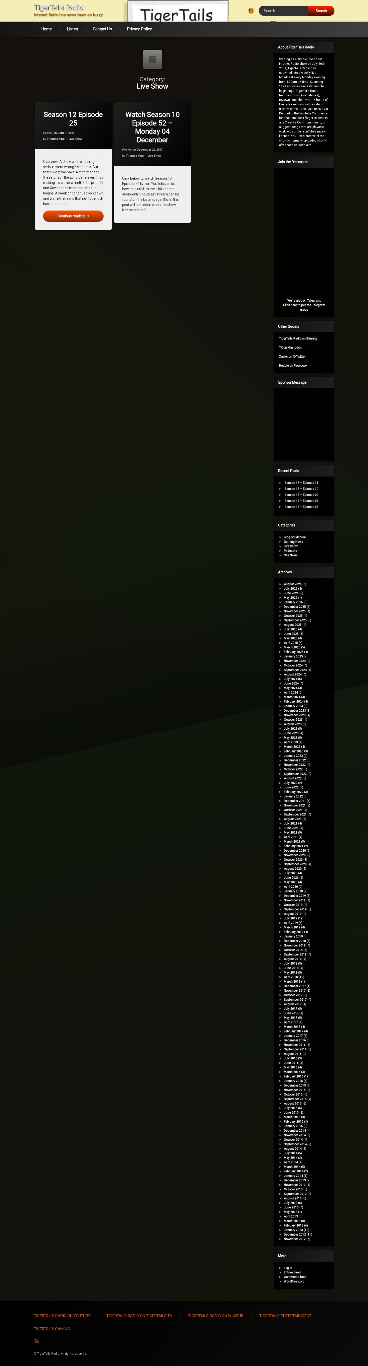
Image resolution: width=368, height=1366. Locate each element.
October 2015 (293, 1094)
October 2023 (293, 719)
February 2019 (293, 932)
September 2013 (295, 1194)
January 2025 (293, 656)
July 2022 (290, 783)
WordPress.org (294, 1281)
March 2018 (292, 981)
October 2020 (293, 859)
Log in (288, 1268)
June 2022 (291, 787)
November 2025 (295, 611)
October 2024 (293, 665)
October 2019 (293, 905)
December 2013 (295, 1180)
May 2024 (290, 688)
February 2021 (293, 846)
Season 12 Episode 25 (73, 118)
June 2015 (291, 1112)
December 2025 (295, 606)
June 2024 (291, 683)
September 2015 (295, 1099)
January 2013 (293, 1230)
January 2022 (293, 796)
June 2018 (291, 968)
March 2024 (292, 697)
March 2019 (292, 927)
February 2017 (293, 1031)
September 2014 (295, 1144)
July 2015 (290, 1108)
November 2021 (295, 805)
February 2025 (293, 652)
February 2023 (293, 751)
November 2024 (295, 661)
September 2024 (295, 670)
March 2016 (292, 1072)
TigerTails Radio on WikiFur (215, 1316)
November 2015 (295, 1090)
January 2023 (293, 756)
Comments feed (295, 1277)
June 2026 (291, 593)
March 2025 (292, 647)
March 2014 (292, 1167)
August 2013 (293, 1198)
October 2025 (293, 616)
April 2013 (291, 1216)
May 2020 (290, 882)
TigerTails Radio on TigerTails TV (139, 1316)
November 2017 (295, 990)
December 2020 (295, 850)
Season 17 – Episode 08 (301, 501)
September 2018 (295, 954)
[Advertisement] (316, 423)
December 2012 (295, 1234)
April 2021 (291, 837)
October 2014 (293, 1139)
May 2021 (290, 832)
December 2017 (295, 986)
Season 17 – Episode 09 (301, 495)
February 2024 (293, 701)
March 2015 (292, 1117)
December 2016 (295, 1040)
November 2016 (295, 1045)
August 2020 (293, 868)
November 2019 (295, 900)
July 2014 (290, 1153)
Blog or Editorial (295, 537)
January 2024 (293, 706)
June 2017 (291, 1013)
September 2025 (295, 620)
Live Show (75, 139)
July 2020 (290, 873)
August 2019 (293, 914)
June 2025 (291, 634)
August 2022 (293, 778)
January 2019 (293, 936)
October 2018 (293, 950)
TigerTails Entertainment (285, 1316)
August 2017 (293, 1004)
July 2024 (290, 679)
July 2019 (290, 918)
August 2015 (293, 1103)
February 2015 (293, 1121)
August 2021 (293, 819)
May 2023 (290, 737)
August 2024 (293, 674)
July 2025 (290, 629)
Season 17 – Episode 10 (301, 489)
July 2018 (290, 963)
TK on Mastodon (290, 347)
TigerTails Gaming (52, 1329)
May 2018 (290, 972)
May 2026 (290, 597)
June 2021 (291, 828)
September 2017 (295, 999)
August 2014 (293, 1148)
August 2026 (293, 584)
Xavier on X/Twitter (292, 356)
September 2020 (295, 864)
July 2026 (290, 588)
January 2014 (293, 1176)
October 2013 (293, 1189)
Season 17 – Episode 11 (301, 483)
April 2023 (291, 742)
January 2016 (293, 1081)
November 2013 (295, 1185)
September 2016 (295, 1049)
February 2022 (293, 792)
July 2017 (290, 1008)
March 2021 (292, 841)
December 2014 (295, 1130)
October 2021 (293, 810)
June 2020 (291, 877)
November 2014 (295, 1135)
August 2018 (293, 959)
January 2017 (293, 1036)
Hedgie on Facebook (293, 365)
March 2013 (292, 1221)
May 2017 (290, 1017)
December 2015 (295, 1085)
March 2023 (292, 746)
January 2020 (293, 891)
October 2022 (293, 769)
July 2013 (290, 1203)
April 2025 (291, 643)
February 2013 (293, 1225)
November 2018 (295, 945)
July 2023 (290, 728)
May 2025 (290, 638)
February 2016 (293, 1076)
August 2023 (293, 724)
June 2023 (291, 733)
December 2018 (295, 941)
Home (46, 29)
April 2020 (291, 887)
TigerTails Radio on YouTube (62, 1316)
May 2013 (290, 1212)
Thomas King (56, 139)
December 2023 (295, 710)
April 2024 (291, 692)
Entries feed (292, 1272)
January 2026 (293, 602)
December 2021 (295, 801)
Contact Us (102, 29)
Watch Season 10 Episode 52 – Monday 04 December (152, 127)
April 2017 (291, 1022)
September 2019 (295, 909)
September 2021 (295, 814)
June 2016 (291, 1063)
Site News (291, 555)
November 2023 (295, 715)
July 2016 (290, 1058)
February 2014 (293, 1171)
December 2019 (295, 896)
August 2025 (293, 625)
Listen (72, 29)
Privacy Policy (139, 29)
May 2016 (290, 1067)
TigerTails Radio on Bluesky (298, 338)
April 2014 (291, 1162)
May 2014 (290, 1157)
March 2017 (292, 1027)
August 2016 (293, 1054)
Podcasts (290, 551)
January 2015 (293, 1126)
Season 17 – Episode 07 (301, 507)
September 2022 (295, 774)
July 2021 (290, 823)
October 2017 (293, 995)
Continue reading (80, 216)
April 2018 (291, 977)
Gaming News (293, 541)
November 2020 (295, 855)
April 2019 (291, 923)
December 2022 (295, 760)
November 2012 (295, 1239)
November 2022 (295, 765)
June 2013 (291, 1207)
